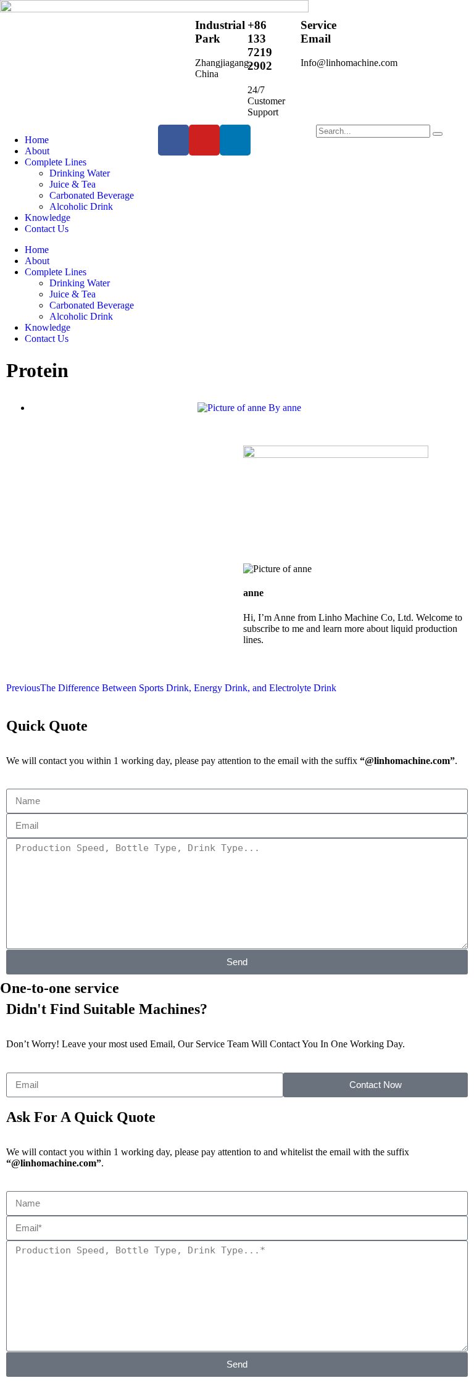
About (37, 151)
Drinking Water (79, 173)
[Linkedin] (235, 140)
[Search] (438, 134)
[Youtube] (204, 140)
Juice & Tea (72, 184)
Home (37, 140)
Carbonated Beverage (91, 195)
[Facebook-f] (173, 140)
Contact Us (47, 228)
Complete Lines (55, 162)
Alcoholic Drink (81, 206)
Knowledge (47, 217)
